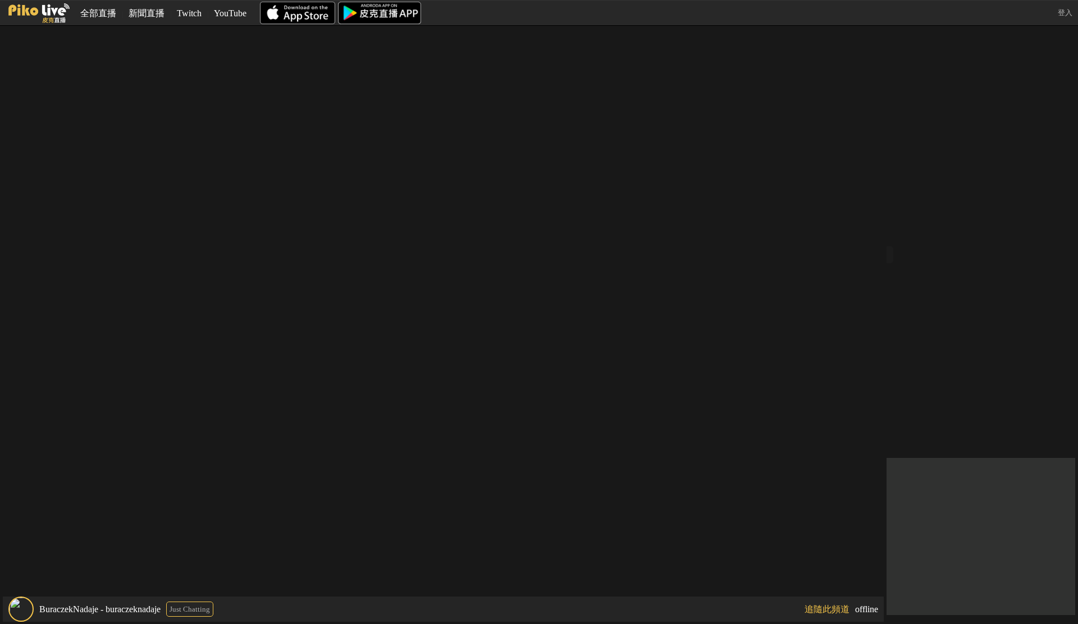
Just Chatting (190, 609)
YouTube (230, 13)
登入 (1065, 12)
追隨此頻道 (827, 609)
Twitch (189, 13)
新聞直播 (147, 13)
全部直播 (98, 13)
